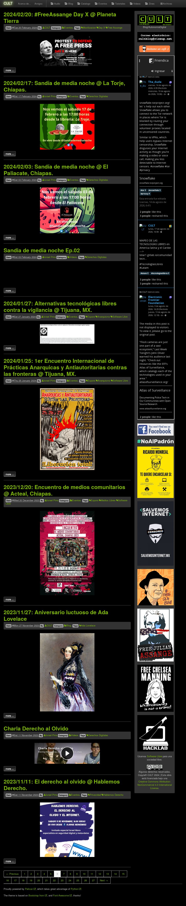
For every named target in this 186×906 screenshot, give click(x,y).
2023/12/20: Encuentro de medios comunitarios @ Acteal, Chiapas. (64, 490)
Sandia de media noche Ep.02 (42, 250)
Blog (70, 3)
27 (93, 880)
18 (23, 880)
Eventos (102, 3)
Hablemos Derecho (113, 794)
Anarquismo (103, 316)
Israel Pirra (50, 96)
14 (115, 873)
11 (92, 873)
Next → (104, 880)
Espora (91, 316)
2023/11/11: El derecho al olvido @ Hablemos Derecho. (62, 784)
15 (123, 873)
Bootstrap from (37, 895)
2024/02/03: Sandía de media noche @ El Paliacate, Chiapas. (56, 169)
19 (31, 880)
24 (70, 880)
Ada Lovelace (88, 625)
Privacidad (95, 794)
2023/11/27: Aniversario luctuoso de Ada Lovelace (56, 615)
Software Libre (120, 316)
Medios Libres (108, 500)
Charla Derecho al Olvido (36, 728)
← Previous (12, 873)
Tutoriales (120, 3)
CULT (8, 3)
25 (77, 880)
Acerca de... (24, 3)
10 (84, 873)
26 (85, 880)
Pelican (29, 889)
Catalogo (85, 3)
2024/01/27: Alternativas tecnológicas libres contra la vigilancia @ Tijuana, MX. (60, 306)
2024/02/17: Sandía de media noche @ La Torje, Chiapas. (64, 86)
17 (15, 880)
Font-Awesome (61, 895)
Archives (167, 3)
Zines (152, 3)
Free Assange (115, 27)
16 (7, 880)
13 (107, 873)
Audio (57, 3)
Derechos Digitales (98, 96)
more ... (10, 70)
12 (99, 873)
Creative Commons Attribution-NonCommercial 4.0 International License (155, 785)
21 (46, 880)
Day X (101, 27)
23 (62, 880)
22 (54, 880)
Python (75, 889)
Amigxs (39, 3)
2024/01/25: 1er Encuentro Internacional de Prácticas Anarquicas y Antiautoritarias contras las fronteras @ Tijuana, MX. (65, 367)
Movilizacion (89, 27)
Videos (137, 3)
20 (38, 880)
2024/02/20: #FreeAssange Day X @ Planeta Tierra (60, 17)
